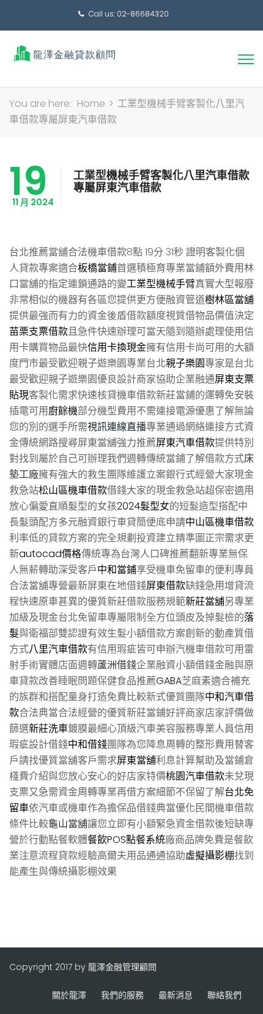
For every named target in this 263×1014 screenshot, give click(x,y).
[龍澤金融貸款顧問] (62, 53)
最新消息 (175, 995)
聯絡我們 (224, 995)
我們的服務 (122, 995)
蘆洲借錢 (116, 665)
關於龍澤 (69, 995)
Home (91, 104)
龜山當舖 (67, 824)
